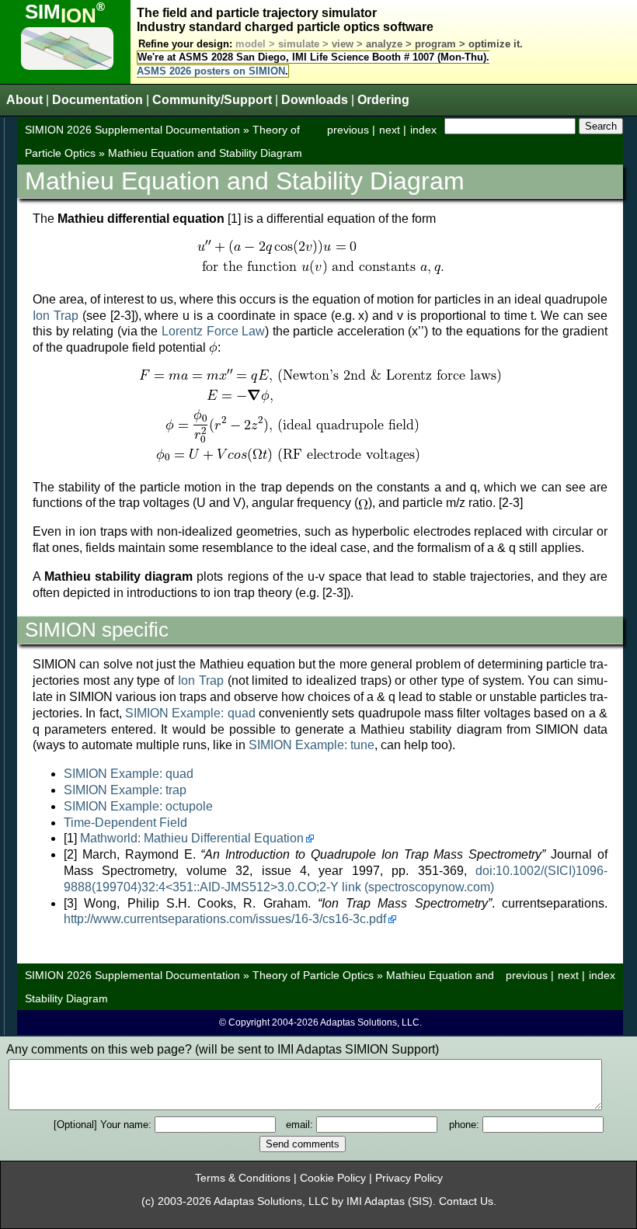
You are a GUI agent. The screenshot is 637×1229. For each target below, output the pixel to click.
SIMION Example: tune (311, 745)
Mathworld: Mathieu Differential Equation (192, 838)
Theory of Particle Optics (313, 975)
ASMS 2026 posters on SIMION (211, 71)
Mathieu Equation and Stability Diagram (205, 153)
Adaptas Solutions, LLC (271, 1201)
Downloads (314, 99)
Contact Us (466, 1201)
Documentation (97, 99)
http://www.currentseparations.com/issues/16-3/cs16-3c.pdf (225, 918)
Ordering (383, 99)
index (423, 129)
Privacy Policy (409, 1178)
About (24, 99)
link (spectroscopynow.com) (418, 887)
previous (348, 129)
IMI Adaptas (375, 1201)
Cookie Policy (333, 1178)
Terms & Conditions (243, 1178)
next (389, 129)
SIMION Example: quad (190, 713)
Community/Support (212, 99)
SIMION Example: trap (125, 790)
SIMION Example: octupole (138, 806)
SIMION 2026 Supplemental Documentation (132, 129)
